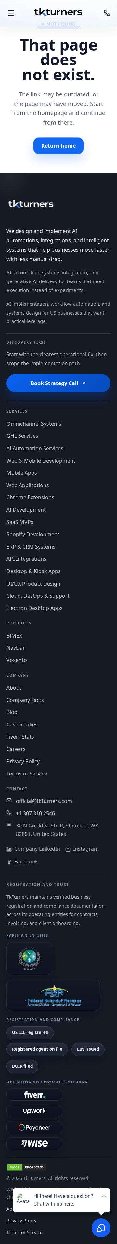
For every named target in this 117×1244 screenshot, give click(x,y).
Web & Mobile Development (40, 460)
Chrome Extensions (30, 497)
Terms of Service (26, 773)
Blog (12, 712)
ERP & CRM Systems (31, 546)
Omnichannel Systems (33, 423)
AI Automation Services (34, 448)
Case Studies (22, 724)
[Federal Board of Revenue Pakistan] (53, 995)
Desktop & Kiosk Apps (33, 571)
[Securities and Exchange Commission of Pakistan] (29, 958)
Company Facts (25, 700)
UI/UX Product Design (33, 583)
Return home (58, 145)
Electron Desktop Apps (34, 608)
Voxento (16, 660)
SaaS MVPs (19, 522)
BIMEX (14, 635)
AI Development (26, 509)
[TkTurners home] (58, 13)
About (13, 687)
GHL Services (22, 435)
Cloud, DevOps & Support (38, 595)
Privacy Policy (23, 761)
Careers (16, 749)
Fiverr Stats (20, 736)
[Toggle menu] (13, 13)
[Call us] (103, 13)
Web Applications (27, 485)
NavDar (15, 647)
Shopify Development (32, 534)
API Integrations (26, 558)
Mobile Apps (21, 472)
